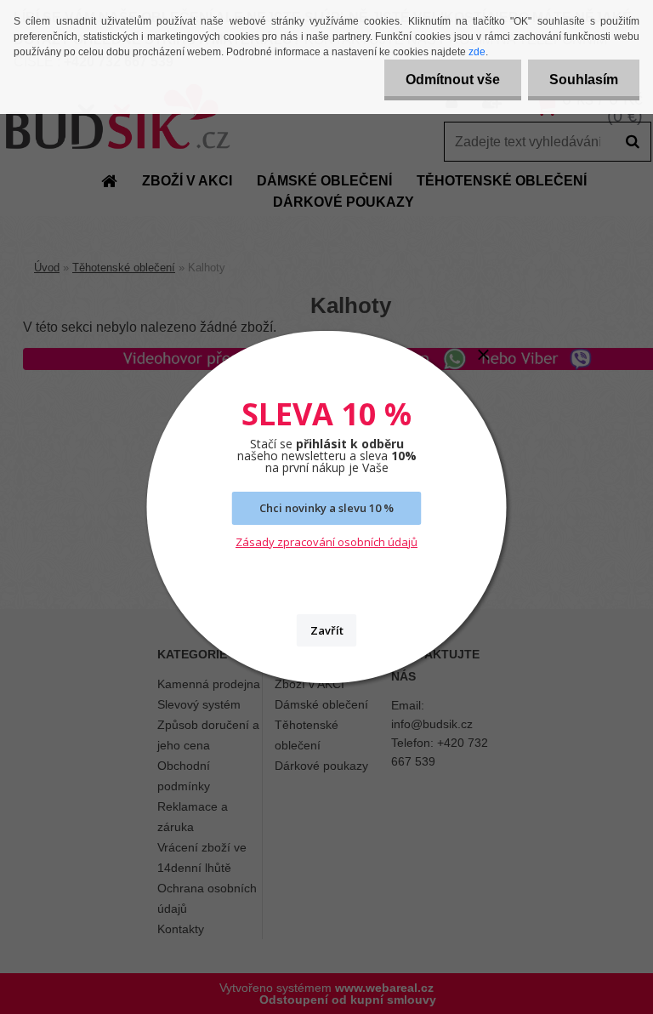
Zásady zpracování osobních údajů (326, 542)
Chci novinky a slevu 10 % (326, 508)
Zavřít (327, 630)
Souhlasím (583, 79)
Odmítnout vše (453, 79)
